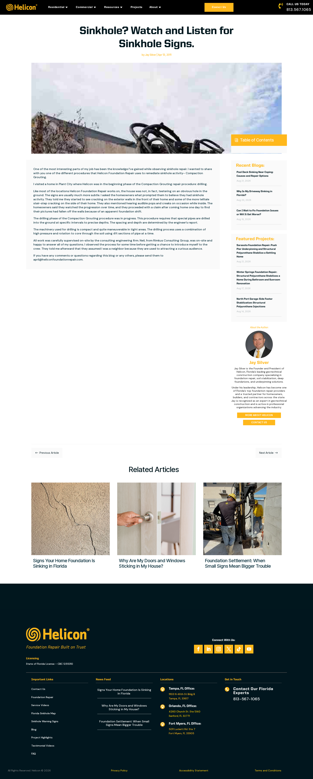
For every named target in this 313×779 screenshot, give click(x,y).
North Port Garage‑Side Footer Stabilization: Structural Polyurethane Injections (255, 303)
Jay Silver (150, 54)
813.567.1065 (299, 9)
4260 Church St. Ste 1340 (184, 711)
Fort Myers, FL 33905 (181, 733)
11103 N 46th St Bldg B (182, 694)
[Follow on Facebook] (198, 649)
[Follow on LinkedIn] (208, 649)
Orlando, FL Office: (183, 706)
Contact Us (219, 7)
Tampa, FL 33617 (179, 698)
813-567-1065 (246, 699)
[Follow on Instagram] (218, 649)
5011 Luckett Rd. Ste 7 (182, 729)
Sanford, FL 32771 (179, 716)
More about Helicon (259, 415)
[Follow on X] (228, 649)
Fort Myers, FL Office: (185, 723)
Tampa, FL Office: (182, 688)
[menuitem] (58, 7)
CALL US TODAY (298, 4)
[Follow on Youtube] (249, 649)
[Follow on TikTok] (239, 649)
